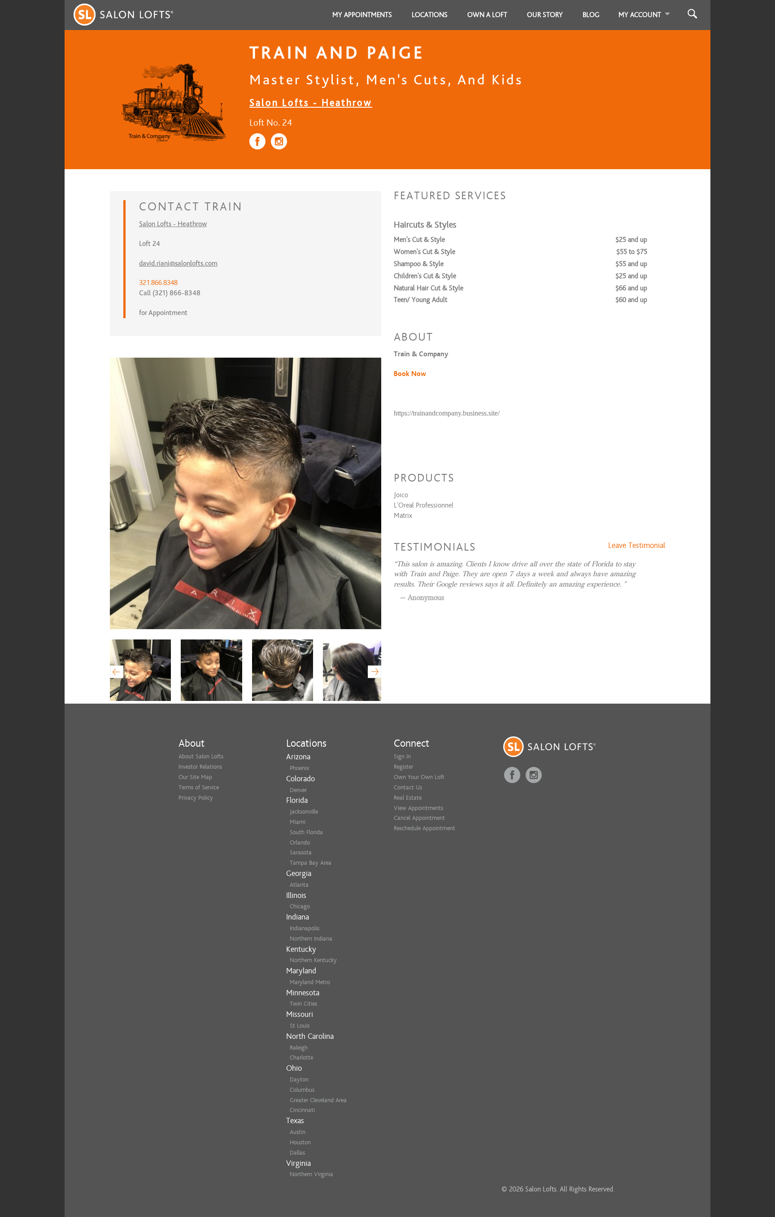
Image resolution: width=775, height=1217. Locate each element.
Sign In (402, 756)
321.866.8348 (158, 283)
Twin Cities (303, 1003)
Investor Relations (200, 766)
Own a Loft (487, 15)
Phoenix (299, 768)
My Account (639, 15)
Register (403, 766)
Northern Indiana (311, 938)
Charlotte (301, 1057)
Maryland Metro (310, 982)
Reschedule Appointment (424, 828)
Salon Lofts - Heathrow (310, 102)
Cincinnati (302, 1110)
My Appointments (362, 15)
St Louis (299, 1025)
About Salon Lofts (201, 756)
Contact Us (408, 787)
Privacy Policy (196, 797)
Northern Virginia (311, 1174)
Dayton (299, 1079)
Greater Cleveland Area (318, 1100)
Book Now (410, 374)
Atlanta (299, 884)
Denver (298, 790)
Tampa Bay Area (310, 862)
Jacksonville (304, 811)
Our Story (545, 15)
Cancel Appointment (419, 817)
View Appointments (418, 808)
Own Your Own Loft (419, 777)
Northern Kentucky (313, 960)
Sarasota (301, 852)
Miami (297, 822)
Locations (430, 15)
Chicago (300, 906)
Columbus (302, 1089)
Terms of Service (199, 787)
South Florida (306, 832)
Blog (591, 15)
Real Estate (408, 797)
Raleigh (299, 1047)
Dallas (297, 1152)
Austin (297, 1132)
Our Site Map (195, 777)
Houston (300, 1142)
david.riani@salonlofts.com (178, 263)
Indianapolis (304, 928)
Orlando (300, 842)
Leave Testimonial (636, 546)
